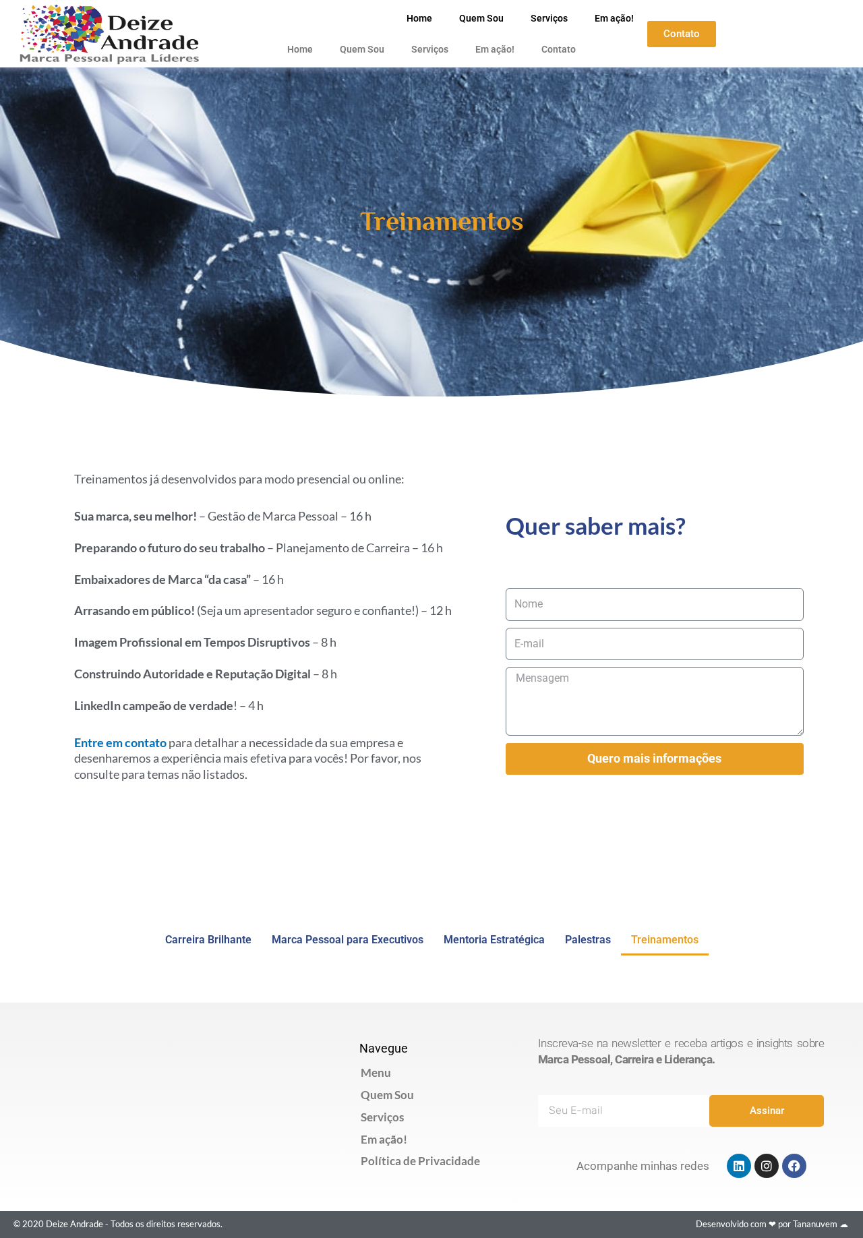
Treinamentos (664, 939)
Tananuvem (815, 1223)
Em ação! (614, 18)
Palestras (588, 939)
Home (419, 18)
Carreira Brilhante (208, 939)
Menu (376, 1072)
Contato (558, 49)
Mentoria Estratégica (494, 939)
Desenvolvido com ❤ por (744, 1223)
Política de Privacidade (420, 1161)
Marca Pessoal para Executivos (347, 939)
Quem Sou (481, 18)
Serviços (549, 18)
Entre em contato (120, 742)
